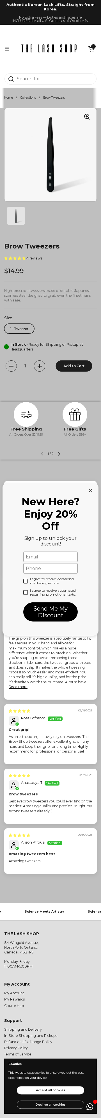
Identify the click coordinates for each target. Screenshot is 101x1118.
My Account (14, 993)
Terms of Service (17, 1054)
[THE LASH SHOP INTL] (49, 49)
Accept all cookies (50, 1090)
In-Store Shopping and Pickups (30, 1035)
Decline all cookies (50, 1104)
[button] (91, 48)
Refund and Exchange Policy (28, 1042)
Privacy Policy (16, 1048)
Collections (28, 97)
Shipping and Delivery (23, 1029)
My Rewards (14, 999)
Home (8, 97)
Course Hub (14, 1006)
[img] (19, 711)
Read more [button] (18, 687)
